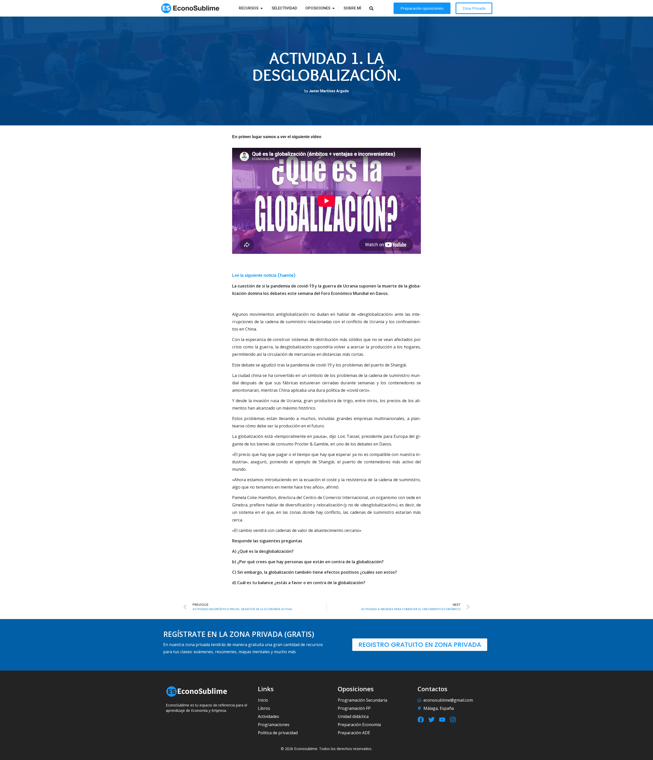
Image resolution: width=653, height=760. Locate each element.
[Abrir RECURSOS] (261, 8)
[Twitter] (431, 719)
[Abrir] (378, 8)
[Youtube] (442, 719)
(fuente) (287, 275)
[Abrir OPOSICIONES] (333, 8)
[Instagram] (453, 719)
